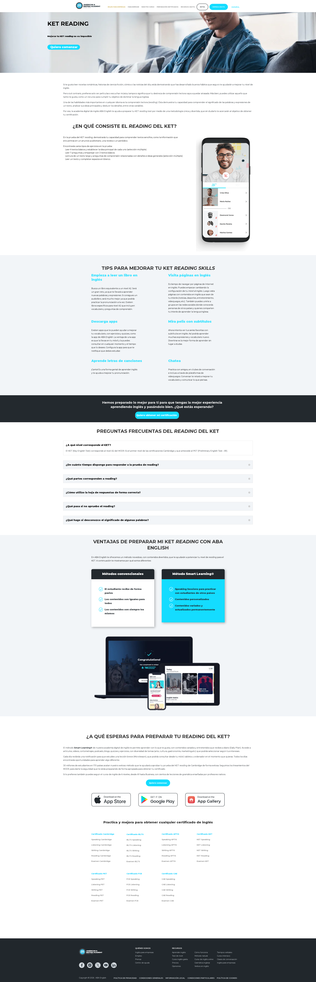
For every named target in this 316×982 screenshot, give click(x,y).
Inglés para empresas (116, 7)
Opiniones (176, 966)
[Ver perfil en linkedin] (114, 965)
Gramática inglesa (202, 963)
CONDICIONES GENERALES (151, 978)
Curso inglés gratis (180, 959)
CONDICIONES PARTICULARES (201, 978)
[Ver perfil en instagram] (90, 965)
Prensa (138, 959)
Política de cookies (227, 978)
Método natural (201, 956)
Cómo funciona (201, 952)
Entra (202, 7)
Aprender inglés (179, 952)
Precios (175, 963)
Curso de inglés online (204, 959)
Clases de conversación (227, 959)
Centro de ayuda (142, 963)
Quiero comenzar (64, 47)
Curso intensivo (223, 956)
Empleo (138, 956)
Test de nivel (177, 956)
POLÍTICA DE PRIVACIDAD (125, 978)
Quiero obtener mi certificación (156, 415)
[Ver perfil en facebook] (82, 965)
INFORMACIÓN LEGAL (175, 978)
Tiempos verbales (224, 952)
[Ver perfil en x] (98, 965)
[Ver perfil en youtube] (106, 965)
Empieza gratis (219, 7)
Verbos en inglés (202, 966)
